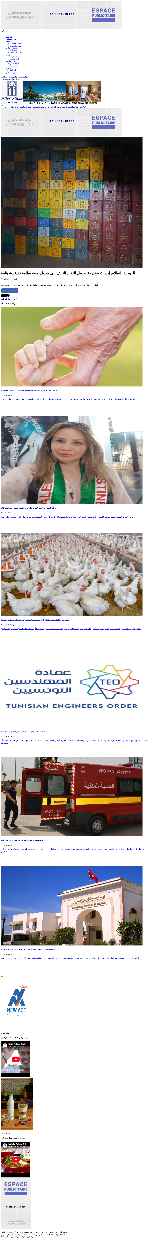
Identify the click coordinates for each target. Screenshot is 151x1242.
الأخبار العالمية (16, 43)
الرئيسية (9, 37)
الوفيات (9, 68)
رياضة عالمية (15, 57)
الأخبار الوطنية (15, 46)
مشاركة (7, 291)
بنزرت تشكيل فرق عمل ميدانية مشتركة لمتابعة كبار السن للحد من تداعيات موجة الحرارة (29, 390)
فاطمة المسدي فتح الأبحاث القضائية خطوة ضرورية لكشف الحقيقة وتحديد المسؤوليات (28, 508)
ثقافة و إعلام (11, 61)
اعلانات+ (35, 107)
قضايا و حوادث (11, 48)
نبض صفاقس (11, 39)
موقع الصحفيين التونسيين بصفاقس (14, 77)
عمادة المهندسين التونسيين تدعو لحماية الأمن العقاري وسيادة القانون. (23, 731)
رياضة (8, 55)
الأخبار (8, 41)
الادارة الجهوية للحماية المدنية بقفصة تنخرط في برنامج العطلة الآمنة (22, 840)
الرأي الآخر (14, 64)
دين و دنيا (13, 66)
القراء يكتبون (11, 70)
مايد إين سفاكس (12, 72)
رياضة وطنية (15, 59)
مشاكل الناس (15, 52)
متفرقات (13, 50)
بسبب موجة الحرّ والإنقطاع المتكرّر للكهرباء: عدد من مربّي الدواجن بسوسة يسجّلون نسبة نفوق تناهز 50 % (35, 620)
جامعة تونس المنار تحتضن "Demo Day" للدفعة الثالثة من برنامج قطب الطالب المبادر (28, 949)
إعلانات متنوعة (44, 107)
